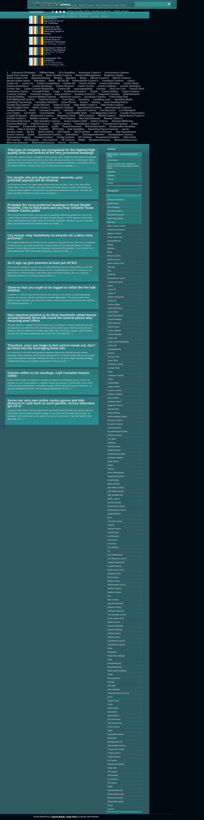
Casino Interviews (110, 83)
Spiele (30, 134)
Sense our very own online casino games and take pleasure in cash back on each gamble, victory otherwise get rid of (51, 403)
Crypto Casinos (130, 91)
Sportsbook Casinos (50, 134)
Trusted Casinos (43, 137)
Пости (62, 142)
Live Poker (30, 113)
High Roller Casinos (112, 105)
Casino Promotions (18, 86)
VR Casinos (68, 140)
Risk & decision (27, 129)
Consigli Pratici (40, 91)
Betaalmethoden (41, 78)
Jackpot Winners (16, 110)
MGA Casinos (87, 115)
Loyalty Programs (17, 115)
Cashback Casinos (113, 80)
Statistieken (72, 134)
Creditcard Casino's (75, 91)
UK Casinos (85, 137)
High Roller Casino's (85, 105)
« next (2, 426)
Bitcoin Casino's (99, 78)
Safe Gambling (76, 129)
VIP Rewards (31, 140)
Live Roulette (47, 113)
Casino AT (12, 83)
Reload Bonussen (95, 126)
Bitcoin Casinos (122, 78)
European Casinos (95, 97)
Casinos (101, 88)
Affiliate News (47, 72)
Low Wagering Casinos (104, 113)
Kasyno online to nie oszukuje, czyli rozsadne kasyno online (48, 374)
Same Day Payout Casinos (103, 129)
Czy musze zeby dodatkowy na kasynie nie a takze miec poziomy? (50, 236)
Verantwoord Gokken (107, 137)
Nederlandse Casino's (132, 115)
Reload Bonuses (71, 126)
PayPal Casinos (62, 123)
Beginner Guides (113, 75)
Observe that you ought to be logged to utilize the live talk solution (51, 289)
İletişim (105, 16)
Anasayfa (72, 5)
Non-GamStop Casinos (47, 121)
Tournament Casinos (18, 137)
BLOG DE (63, 80)
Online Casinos (99, 121)
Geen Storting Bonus (116, 102)
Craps (56, 91)
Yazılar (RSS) (71, 817)
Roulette (44, 129)
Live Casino (13, 113)
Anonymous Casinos (117, 72)
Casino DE (69, 83)
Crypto (94, 91)
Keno (33, 110)
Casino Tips (13, 88)
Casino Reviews (65, 86)
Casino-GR (63, 88)
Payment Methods (17, 123)
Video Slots (129, 137)
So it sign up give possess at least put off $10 (42, 263)
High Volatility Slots (18, 107)
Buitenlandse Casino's (85, 80)
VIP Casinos (14, 140)
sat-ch (125, 129)
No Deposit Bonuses (18, 121)
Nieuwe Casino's (113, 118)
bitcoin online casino (18, 80)
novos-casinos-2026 (75, 121)
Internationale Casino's (118, 107)
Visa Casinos (50, 140)
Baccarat (37, 75)
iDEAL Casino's (41, 107)
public (55, 126)
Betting (58, 78)
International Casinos (89, 107)
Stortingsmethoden (93, 134)
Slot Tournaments (126, 132)
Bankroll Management (88, 75)
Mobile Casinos (107, 115)
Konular (95, 16)
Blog (51, 80)
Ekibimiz (83, 16)
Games (84, 102)
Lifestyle (68, 110)
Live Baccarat (107, 110)
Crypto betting (110, 91)
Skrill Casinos (46, 132)
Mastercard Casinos (42, 115)
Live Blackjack (127, 110)
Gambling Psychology (19, 102)
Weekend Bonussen (125, 140)
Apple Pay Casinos (17, 75)
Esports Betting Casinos (42, 97)
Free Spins (68, 99)
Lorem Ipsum (74, 8)
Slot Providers (82, 132)
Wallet (81, 140)
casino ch (27, 83)
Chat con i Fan (117, 88)
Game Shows (68, 102)
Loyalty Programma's (132, 113)
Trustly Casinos (65, 137)
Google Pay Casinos (18, 105)
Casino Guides (87, 83)
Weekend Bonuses (99, 140)
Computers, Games (18, 91)
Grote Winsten (42, 105)
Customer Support (40, 94)
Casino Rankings (42, 86)
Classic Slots (136, 88)
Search (169, 3)
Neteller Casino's (16, 118)
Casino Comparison (48, 83)
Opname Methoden (122, 121)
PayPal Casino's (40, 123)
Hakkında (72, 16)
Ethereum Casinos (70, 97)
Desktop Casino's (85, 94)
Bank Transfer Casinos (59, 75)
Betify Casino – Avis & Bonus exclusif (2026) (102, 5)
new (54, 118)
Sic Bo (30, 132)
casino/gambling (83, 88)
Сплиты (74, 142)
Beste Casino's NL (17, 78)
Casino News (131, 83)
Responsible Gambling (122, 126)
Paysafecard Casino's (87, 123)
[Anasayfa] (51, 4)
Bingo (83, 78)
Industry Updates (64, 107)
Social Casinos (15, 134)
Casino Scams (86, 86)
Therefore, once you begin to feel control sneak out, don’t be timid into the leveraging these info (51, 346)
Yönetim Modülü (58, 817)
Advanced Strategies (24, 72)
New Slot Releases (89, 118)
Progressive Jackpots (35, 126)
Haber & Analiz (61, 105)
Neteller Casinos (39, 118)
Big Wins (71, 78)
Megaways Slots (66, 115)
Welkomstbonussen (43, 142)
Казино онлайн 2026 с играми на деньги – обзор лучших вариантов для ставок (123, 166)
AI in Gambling (66, 72)
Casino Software (107, 86)
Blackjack (39, 80)
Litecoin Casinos (86, 110)
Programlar (13, 126)
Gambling (83, 99)
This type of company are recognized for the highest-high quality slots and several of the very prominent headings (51, 151)
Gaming (96, 102)
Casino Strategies (130, 86)
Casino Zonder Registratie (39, 88)
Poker (134, 123)
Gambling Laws (102, 99)
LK (60, 113)
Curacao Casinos (16, 94)
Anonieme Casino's (90, 72)
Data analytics (63, 94)
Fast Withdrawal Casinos (21, 99)
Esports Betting (15, 97)
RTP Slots (58, 129)
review (10, 129)
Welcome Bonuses (17, 142)
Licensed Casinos (49, 110)
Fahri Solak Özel (118, 97)
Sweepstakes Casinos (120, 134)
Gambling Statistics (46, 102)
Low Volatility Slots (76, 113)
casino (131, 80)
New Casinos (67, 118)
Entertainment (131, 94)
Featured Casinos (49, 99)
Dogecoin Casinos (109, 94)
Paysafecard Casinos (115, 123)
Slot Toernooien (103, 132)
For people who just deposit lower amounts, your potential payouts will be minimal (45, 179)
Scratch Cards (15, 132)
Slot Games (63, 132)
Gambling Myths (123, 99)
